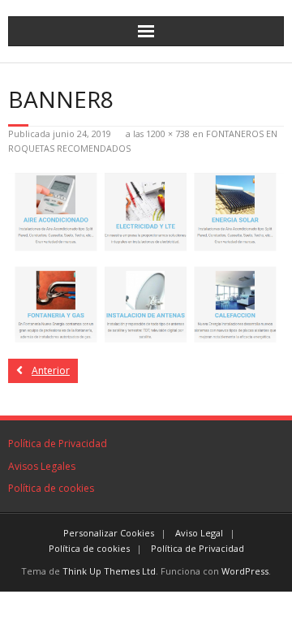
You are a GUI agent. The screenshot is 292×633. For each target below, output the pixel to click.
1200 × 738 (168, 133)
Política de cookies (51, 488)
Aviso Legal (199, 533)
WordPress (244, 571)
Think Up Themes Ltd (109, 571)
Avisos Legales (41, 466)
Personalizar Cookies (108, 533)
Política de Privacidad (57, 443)
